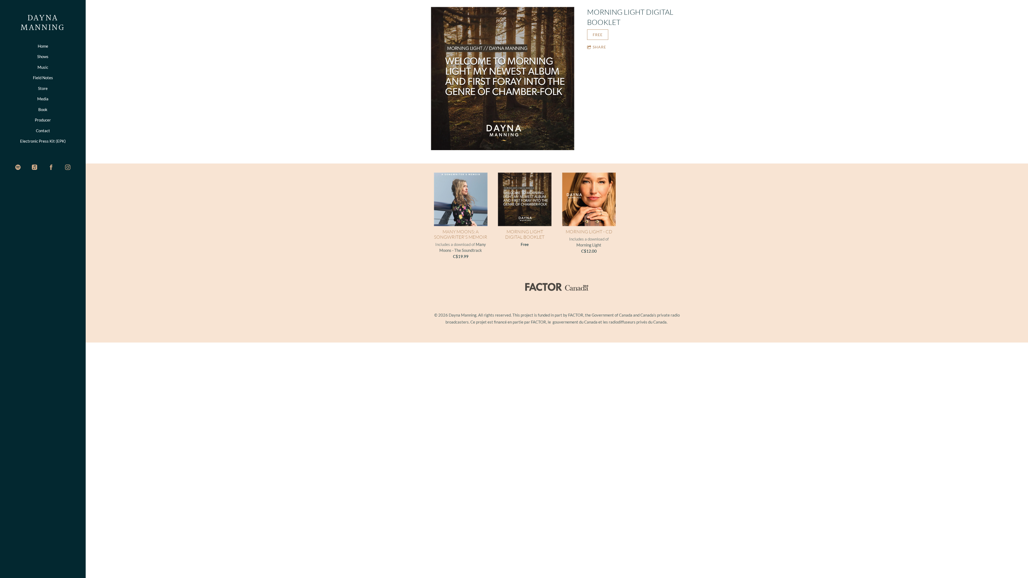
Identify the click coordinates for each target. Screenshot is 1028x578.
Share (599, 47)
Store (43, 88)
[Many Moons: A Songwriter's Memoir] (460, 199)
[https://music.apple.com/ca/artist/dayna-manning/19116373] (34, 167)
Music (42, 67)
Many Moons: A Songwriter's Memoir (460, 234)
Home (43, 46)
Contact (43, 130)
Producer (43, 119)
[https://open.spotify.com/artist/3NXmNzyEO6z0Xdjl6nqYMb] (18, 167)
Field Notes (43, 77)
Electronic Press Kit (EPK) (43, 141)
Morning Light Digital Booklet (525, 234)
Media (42, 98)
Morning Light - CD (589, 231)
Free (598, 34)
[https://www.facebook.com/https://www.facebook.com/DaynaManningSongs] (51, 167)
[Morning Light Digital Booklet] (502, 79)
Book (42, 109)
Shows (42, 56)
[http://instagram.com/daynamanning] (68, 167)
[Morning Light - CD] (589, 199)
